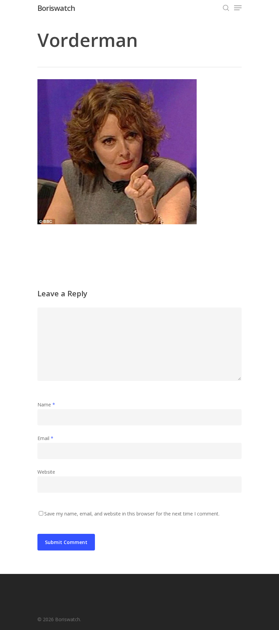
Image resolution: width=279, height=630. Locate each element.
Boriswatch (56, 8)
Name (46, 404)
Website (46, 472)
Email (45, 438)
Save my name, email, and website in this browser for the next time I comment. (131, 513)
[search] (226, 8)
